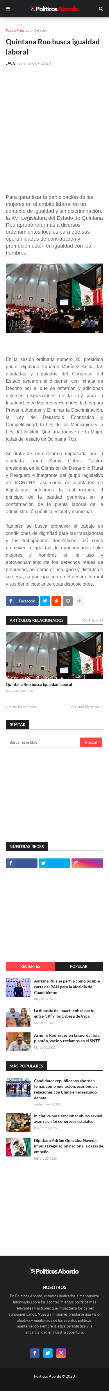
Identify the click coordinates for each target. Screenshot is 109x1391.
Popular (78, 966)
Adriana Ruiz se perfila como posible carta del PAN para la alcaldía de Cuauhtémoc (67, 986)
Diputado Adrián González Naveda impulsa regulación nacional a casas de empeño (68, 1146)
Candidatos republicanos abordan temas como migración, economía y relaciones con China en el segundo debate (65, 1089)
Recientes (30, 966)
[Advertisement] (54, 127)
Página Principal (18, 30)
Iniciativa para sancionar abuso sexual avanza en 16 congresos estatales (68, 1118)
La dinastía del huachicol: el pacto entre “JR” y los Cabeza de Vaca (64, 1013)
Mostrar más (92, 620)
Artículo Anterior (23, 706)
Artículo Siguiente (85, 706)
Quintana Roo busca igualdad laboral (39, 684)
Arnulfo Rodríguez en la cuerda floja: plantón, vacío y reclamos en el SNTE (67, 1038)
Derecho (40, 30)
